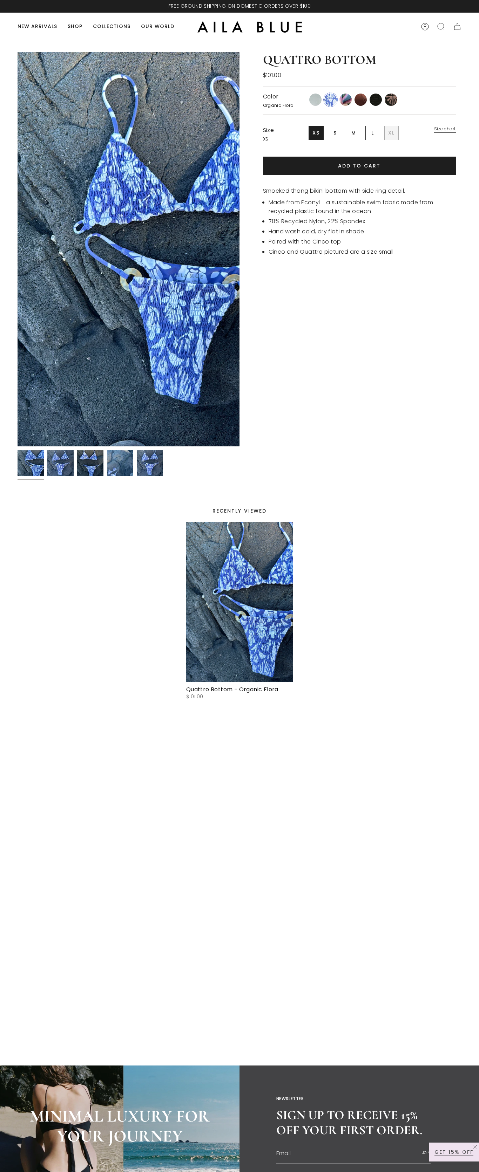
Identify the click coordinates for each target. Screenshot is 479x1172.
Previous (18, 249)
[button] (75, 26)
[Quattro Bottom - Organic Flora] (239, 602)
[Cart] (457, 27)
